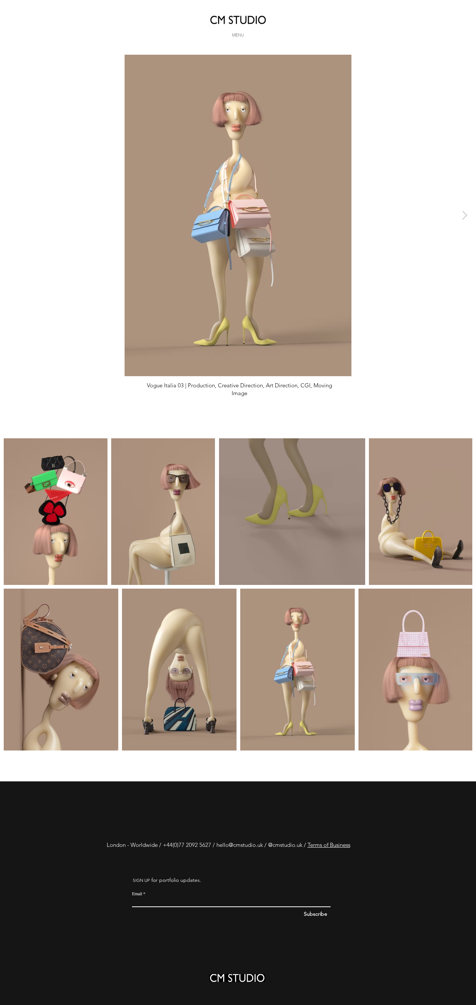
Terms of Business (329, 844)
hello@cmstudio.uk (239, 844)
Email (137, 893)
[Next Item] (464, 215)
